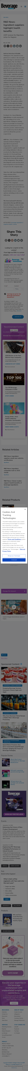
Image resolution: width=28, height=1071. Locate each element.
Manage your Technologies (14, 555)
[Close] (25, 509)
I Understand (14, 559)
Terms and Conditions (14, 539)
